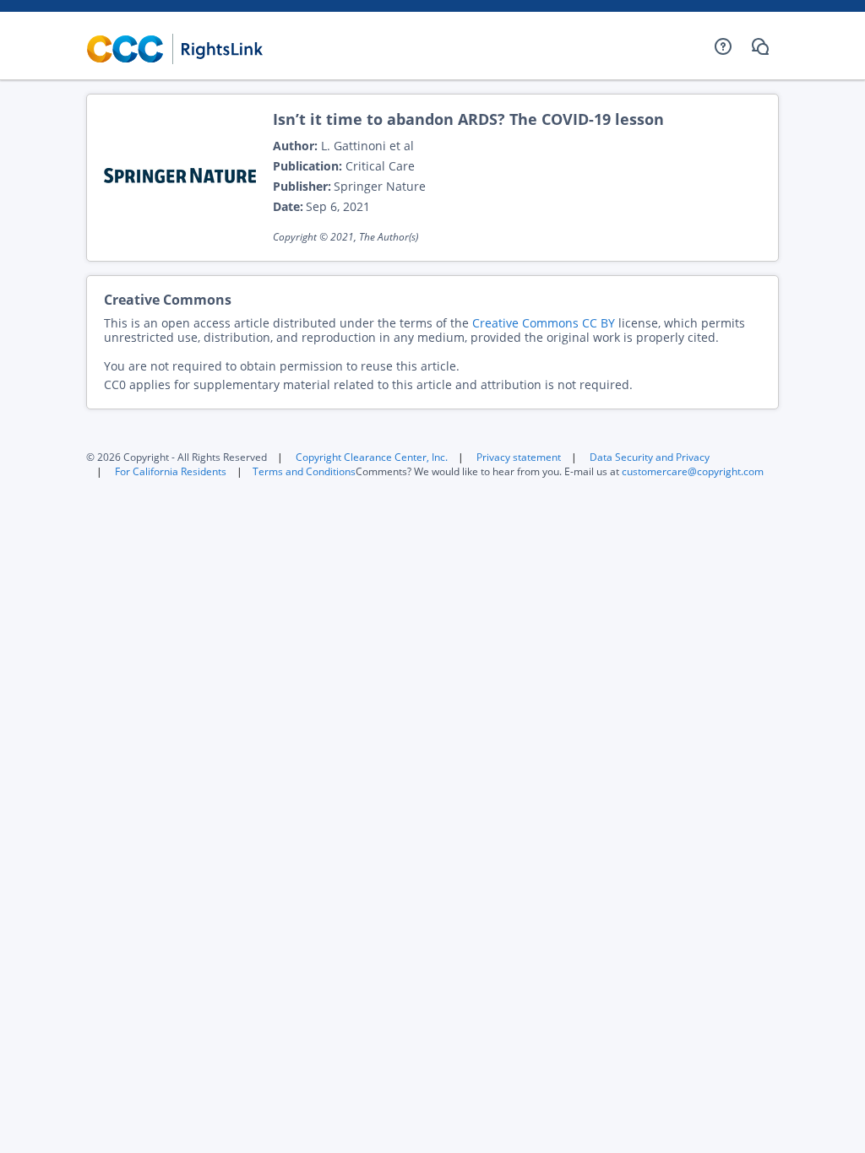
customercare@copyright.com (693, 471)
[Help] (723, 46)
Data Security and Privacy (650, 457)
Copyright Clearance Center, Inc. (372, 457)
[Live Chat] (760, 46)
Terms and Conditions (304, 471)
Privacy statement (518, 457)
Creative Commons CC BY (543, 323)
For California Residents (170, 471)
